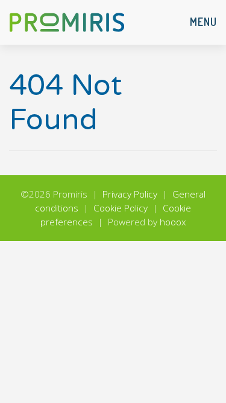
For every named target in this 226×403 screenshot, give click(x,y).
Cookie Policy (120, 208)
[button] (203, 22)
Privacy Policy (129, 194)
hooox (173, 222)
